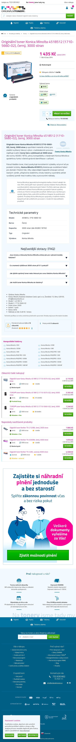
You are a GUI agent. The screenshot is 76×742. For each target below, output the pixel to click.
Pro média (19, 684)
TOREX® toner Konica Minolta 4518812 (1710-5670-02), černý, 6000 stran (35, 393)
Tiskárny (46, 23)
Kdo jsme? (19, 676)
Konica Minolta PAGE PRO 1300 (50, 352)
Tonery (25, 33)
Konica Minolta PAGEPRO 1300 (50, 355)
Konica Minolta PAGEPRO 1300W (16, 358)
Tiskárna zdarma (39, 28)
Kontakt (19, 687)
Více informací (25, 731)
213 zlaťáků (38, 398)
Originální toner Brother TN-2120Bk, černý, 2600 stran (29, 427)
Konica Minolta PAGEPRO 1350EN (16, 362)
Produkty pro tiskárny (14, 33)
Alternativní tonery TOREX (57, 655)
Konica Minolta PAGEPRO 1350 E (51, 358)
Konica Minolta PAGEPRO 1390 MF (51, 365)
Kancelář (62, 23)
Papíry (30, 23)
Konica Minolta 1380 (47, 348)
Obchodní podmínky (19, 682)
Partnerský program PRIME (57, 660)
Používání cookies (19, 679)
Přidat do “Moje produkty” (58, 125)
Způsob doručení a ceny (19, 650)
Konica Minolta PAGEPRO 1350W (51, 362)
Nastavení (22, 735)
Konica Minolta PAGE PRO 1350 (16, 355)
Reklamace (19, 660)
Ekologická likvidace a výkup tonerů (57, 658)
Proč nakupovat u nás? (57, 650)
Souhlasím (9, 735)
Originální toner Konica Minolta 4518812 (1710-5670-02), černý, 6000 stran (35, 379)
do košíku (68, 386)
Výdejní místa (19, 652)
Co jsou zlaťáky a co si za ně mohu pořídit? (54, 76)
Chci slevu (53, 637)
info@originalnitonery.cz (55, 683)
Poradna (57, 666)
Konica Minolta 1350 (12, 345)
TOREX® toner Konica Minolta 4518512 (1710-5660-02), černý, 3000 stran (35, 407)
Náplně (16, 23)
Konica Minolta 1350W (13, 348)
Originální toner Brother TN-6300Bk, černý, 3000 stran (29, 439)
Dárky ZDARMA (57, 652)
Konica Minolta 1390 (12, 352)
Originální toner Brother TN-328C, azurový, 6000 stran (29, 452)
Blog (57, 663)
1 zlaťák (37, 384)
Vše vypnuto (33, 735)
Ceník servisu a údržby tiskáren (19, 666)
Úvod (4, 33)
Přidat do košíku (62, 113)
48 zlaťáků (38, 412)
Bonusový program (19, 658)
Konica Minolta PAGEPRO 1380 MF (17, 365)
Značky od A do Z (19, 655)
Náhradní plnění (19, 663)
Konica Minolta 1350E (47, 345)
